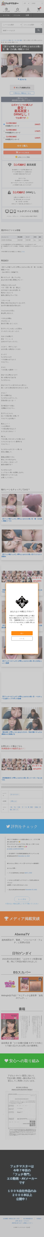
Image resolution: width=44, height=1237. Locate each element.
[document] (22, 618)
